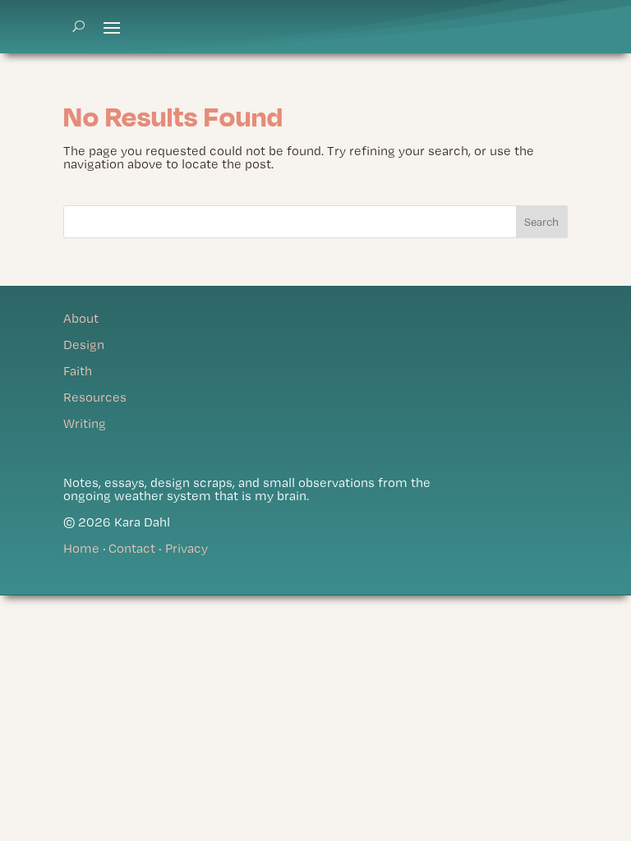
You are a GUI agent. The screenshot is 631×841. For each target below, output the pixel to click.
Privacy (186, 548)
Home (81, 548)
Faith (77, 371)
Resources (95, 397)
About (81, 318)
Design (83, 344)
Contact (131, 548)
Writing (84, 423)
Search (541, 221)
